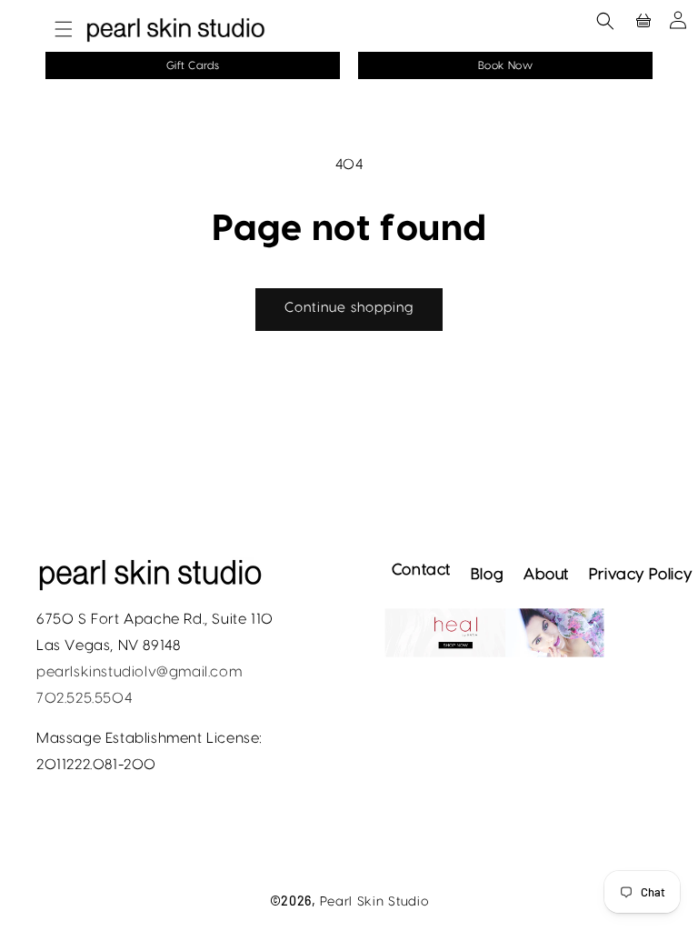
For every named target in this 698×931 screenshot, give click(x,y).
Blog (487, 574)
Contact (421, 569)
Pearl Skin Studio (374, 902)
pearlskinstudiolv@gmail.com (139, 672)
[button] (55, 29)
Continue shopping (349, 308)
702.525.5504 (84, 698)
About (546, 574)
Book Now (505, 65)
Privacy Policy (640, 574)
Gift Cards (193, 65)
